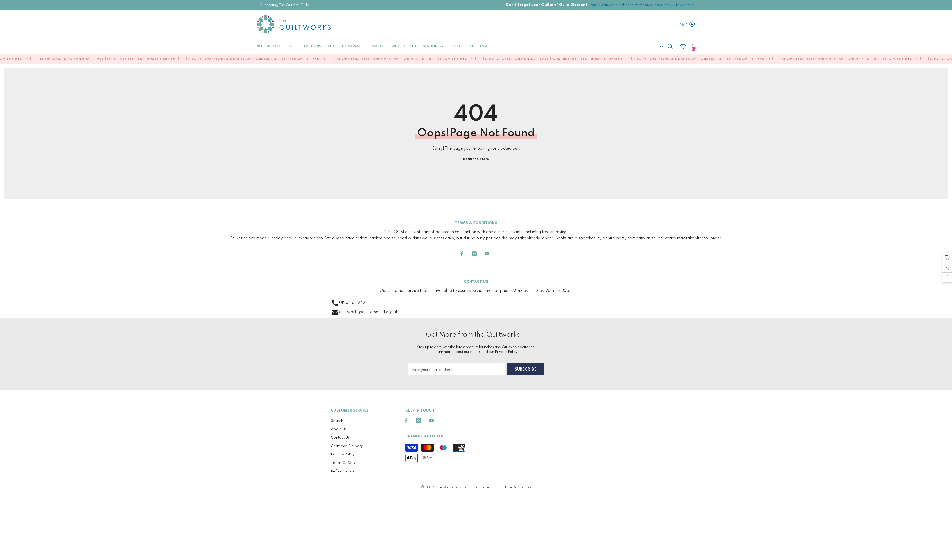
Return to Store (476, 158)
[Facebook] (462, 254)
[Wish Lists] (683, 46)
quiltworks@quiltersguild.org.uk (368, 312)
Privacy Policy (506, 352)
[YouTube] (487, 254)
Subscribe (525, 370)
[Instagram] (474, 254)
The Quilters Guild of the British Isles (501, 487)
